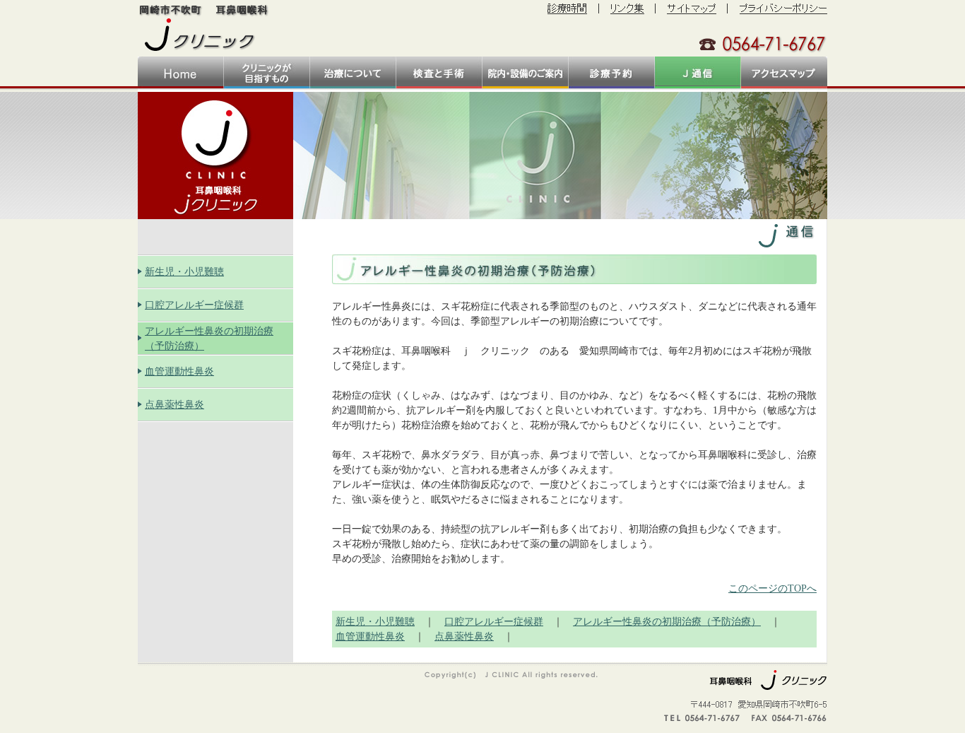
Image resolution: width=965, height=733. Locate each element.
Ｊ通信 (698, 72)
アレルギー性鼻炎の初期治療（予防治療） (667, 621)
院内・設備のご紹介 (525, 72)
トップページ (181, 72)
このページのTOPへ (772, 588)
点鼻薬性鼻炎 (174, 404)
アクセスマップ (784, 72)
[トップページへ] (205, 26)
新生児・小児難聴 (184, 271)
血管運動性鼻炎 (179, 371)
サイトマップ (692, 9)
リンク (627, 9)
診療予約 (612, 72)
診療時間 (567, 9)
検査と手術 (439, 72)
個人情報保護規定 (783, 9)
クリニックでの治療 (353, 72)
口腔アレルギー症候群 (194, 305)
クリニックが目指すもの (267, 72)
